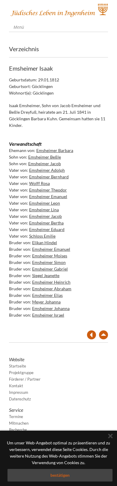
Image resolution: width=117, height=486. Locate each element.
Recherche (18, 429)
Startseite (17, 366)
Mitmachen (18, 423)
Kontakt (16, 385)
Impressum (18, 392)
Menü (18, 27)
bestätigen (60, 475)
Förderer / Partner (24, 379)
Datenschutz (20, 399)
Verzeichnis (24, 48)
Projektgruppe (21, 372)
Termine (16, 416)
